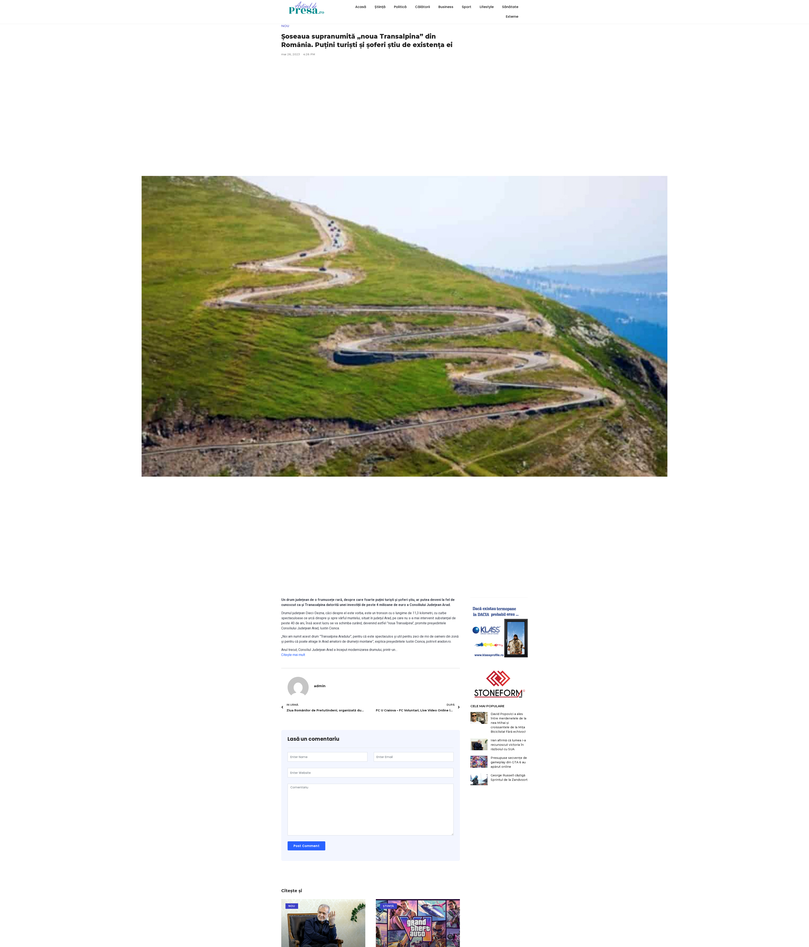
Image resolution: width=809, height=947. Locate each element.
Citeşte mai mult (293, 655)
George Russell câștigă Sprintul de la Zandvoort (509, 777)
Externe (512, 16)
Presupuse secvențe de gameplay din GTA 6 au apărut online (509, 762)
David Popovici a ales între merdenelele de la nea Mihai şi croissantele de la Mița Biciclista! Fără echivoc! (508, 723)
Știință (380, 6)
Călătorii (422, 6)
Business (445, 6)
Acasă (360, 6)
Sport (466, 6)
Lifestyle (487, 6)
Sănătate (510, 6)
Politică (400, 6)
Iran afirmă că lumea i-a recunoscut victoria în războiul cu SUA (508, 744)
